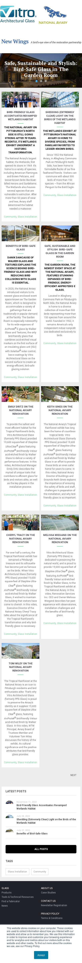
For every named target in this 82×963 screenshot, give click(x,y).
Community (10, 216)
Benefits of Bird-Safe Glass (32, 833)
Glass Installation (27, 216)
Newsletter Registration (54, 905)
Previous (3, 70)
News (5, 905)
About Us (47, 888)
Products (7, 892)
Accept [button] (41, 955)
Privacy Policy (50, 913)
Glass (5, 888)
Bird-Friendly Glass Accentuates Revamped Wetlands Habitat (20, 116)
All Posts (41, 849)
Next (79, 70)
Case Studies (48, 892)
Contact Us (48, 901)
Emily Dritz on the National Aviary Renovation (20, 410)
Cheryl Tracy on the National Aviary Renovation (20, 539)
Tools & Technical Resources (18, 897)
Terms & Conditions (51, 918)
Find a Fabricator (11, 901)
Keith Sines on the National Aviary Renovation (59, 410)
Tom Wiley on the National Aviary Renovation (20, 667)
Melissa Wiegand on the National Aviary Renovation (60, 539)
